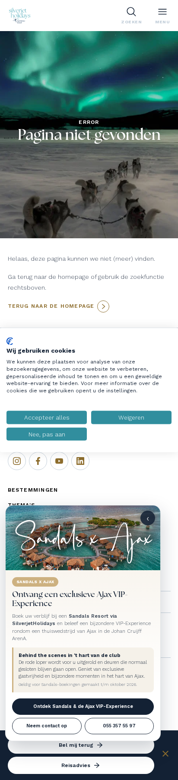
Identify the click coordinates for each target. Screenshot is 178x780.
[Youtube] (59, 461)
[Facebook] (38, 461)
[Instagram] (17, 461)
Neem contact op (46, 726)
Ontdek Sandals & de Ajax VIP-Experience (83, 706)
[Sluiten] (165, 754)
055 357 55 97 (119, 726)
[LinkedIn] (80, 461)
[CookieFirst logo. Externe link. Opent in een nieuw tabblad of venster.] (9, 341)
